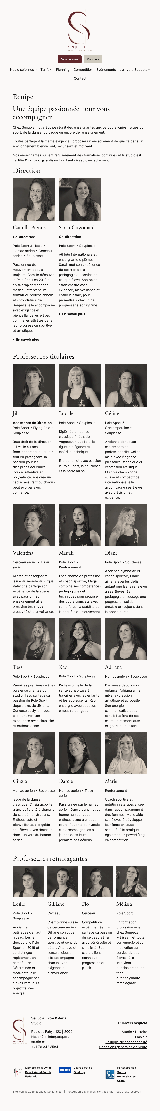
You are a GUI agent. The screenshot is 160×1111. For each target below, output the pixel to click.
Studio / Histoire (134, 1032)
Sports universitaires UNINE (126, 1076)
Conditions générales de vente (123, 1047)
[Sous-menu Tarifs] (51, 70)
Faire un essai (69, 59)
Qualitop (79, 1072)
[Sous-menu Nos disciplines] (36, 70)
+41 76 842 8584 (44, 1047)
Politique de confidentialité (126, 1042)
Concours (93, 59)
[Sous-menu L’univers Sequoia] (149, 70)
